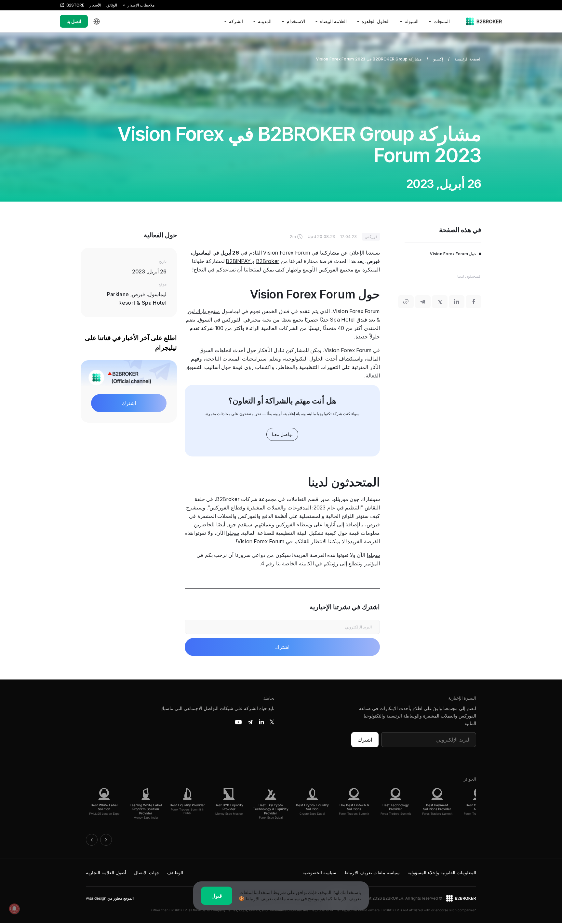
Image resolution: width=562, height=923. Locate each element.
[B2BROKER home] (484, 21)
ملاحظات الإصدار (140, 5)
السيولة (412, 21)
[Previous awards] (92, 840)
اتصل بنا (73, 21)
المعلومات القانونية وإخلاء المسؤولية (442, 872)
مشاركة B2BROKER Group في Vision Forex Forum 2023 (368, 59)
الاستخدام (296, 21)
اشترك (365, 739)
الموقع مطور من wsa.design (110, 898)
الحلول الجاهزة (376, 21)
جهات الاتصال (146, 872)
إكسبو (438, 59)
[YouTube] (238, 722)
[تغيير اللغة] (96, 21)
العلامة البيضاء (333, 21)
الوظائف (175, 872)
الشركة (236, 21)
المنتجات (442, 21)
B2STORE (75, 5)
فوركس (371, 236)
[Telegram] (250, 722)
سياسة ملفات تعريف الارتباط (372, 872)
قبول (216, 895)
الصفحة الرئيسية (468, 59)
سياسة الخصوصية (319, 872)
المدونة (265, 21)
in (261, 722)
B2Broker (267, 261)
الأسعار (95, 5)
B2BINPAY (239, 261)
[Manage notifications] (14, 908)
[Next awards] (106, 840)
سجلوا (232, 533)
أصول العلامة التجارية (106, 872)
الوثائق (111, 5)
